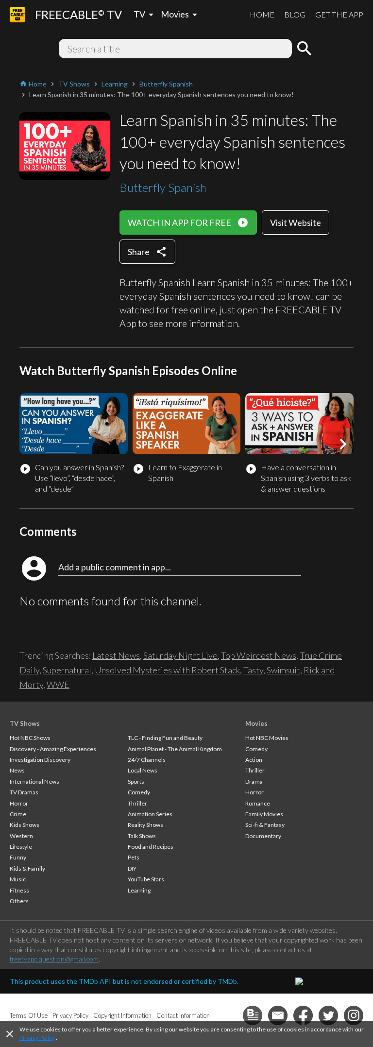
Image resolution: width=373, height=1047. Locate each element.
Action (253, 759)
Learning (139, 890)
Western (21, 836)
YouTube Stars (146, 879)
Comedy (139, 792)
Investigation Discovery (40, 759)
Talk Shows (142, 836)
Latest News (116, 655)
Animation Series (150, 814)
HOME (262, 14)
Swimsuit (283, 670)
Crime (18, 814)
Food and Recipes (150, 846)
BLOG (294, 14)
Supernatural (67, 670)
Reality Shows (145, 824)
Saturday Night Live (180, 655)
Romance (257, 803)
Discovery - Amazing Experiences (53, 749)
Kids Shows (24, 824)
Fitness (19, 890)
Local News (142, 770)
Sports (136, 781)
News (17, 770)
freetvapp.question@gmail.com (54, 959)
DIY (132, 868)
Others (19, 901)
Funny (18, 857)
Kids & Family (27, 868)
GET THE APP (339, 14)
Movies (256, 723)
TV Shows (25, 723)
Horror (19, 803)
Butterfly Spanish (162, 187)
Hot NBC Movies (266, 737)
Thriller (137, 803)
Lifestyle (21, 846)
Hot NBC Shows (30, 737)
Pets (133, 857)
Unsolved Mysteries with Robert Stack (167, 670)
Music (18, 879)
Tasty (253, 670)
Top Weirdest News (258, 655)
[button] (343, 444)
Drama (254, 781)
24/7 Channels (147, 759)
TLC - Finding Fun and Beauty (165, 737)
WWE (58, 684)
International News (34, 781)
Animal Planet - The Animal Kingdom (175, 749)
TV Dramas (24, 792)
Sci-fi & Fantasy (265, 824)
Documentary (263, 836)
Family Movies (264, 814)
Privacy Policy (37, 1037)
